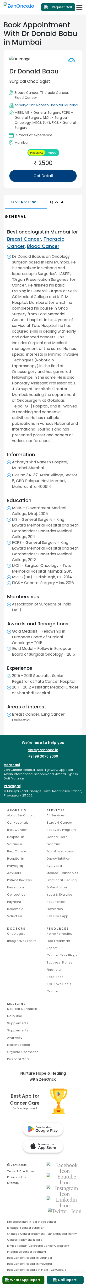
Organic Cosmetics (23, 1052)
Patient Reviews (19, 880)
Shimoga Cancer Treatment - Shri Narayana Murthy (42, 1234)
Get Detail (43, 176)
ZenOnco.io (17, 1165)
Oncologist (16, 934)
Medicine (16, 1004)
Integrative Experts (22, 941)
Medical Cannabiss (62, 873)
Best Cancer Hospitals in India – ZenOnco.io (36, 1270)
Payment (14, 902)
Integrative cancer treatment (26, 1252)
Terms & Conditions (21, 1171)
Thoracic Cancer (54, 92)
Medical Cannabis (22, 1009)
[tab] (65, 202)
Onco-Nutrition (58, 858)
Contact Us (16, 894)
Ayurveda (54, 866)
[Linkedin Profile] (64, 1202)
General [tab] (16, 216)
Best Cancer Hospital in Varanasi (17, 837)
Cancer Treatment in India (25, 1240)
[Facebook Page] (64, 1168)
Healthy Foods (18, 1045)
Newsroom (15, 887)
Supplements (17, 1030)
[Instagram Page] (64, 1191)
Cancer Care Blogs (62, 955)
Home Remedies (60, 934)
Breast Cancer (26, 92)
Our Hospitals (18, 822)
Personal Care (18, 1059)
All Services (56, 815)
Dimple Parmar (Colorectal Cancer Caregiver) (38, 1246)
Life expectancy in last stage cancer (31, 1222)
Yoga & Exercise (59, 894)
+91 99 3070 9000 (43, 756)
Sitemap (13, 1183)
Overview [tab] (24, 202)
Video (52, 153)
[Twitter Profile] (64, 1211)
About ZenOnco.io (21, 815)
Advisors (14, 873)
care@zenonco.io (43, 750)
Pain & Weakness (60, 851)
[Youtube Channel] (64, 1179)
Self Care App (57, 916)
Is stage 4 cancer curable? (25, 1228)
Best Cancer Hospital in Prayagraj (17, 858)
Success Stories (59, 962)
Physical (36, 153)
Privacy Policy (16, 1177)
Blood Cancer (26, 97)
